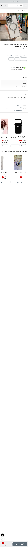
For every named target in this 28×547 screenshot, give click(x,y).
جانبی (19, 10)
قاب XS (20, 110)
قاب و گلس (13, 10)
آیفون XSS (15, 110)
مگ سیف (22, 49)
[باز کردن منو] (26, 5)
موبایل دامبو (24, 10)
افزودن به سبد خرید (19, 544)
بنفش (16, 55)
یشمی (17, 59)
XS (15, 108)
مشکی (23, 59)
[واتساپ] (2, 538)
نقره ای (24, 55)
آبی (10, 59)
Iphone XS (19, 108)
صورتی (22, 62)
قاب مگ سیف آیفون (9, 108)
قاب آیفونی (7, 10)
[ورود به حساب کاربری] (6, 5)
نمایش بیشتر (25, 88)
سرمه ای (9, 55)
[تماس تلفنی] (2, 535)
